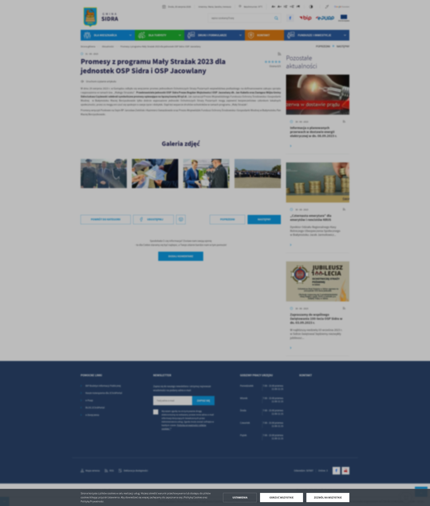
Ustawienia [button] (239, 497)
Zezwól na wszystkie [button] (328, 497)
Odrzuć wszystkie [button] (281, 497)
